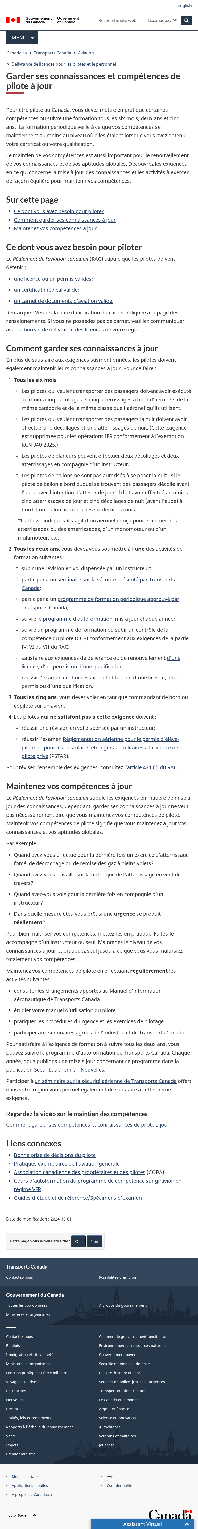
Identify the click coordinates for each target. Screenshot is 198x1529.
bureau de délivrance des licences (64, 329)
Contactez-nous (19, 1277)
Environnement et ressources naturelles (133, 1345)
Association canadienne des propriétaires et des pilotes (79, 1172)
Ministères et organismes (28, 1314)
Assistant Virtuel (142, 1523)
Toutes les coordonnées (26, 1305)
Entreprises (16, 1390)
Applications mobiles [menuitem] (30, 1485)
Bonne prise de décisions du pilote (55, 1155)
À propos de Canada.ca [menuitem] (32, 1494)
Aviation (86, 53)
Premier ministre (20, 1454)
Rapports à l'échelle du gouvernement (39, 1426)
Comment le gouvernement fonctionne (132, 1336)
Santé (11, 1435)
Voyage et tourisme (22, 1381)
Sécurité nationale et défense (124, 1363)
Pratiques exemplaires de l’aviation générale (67, 1163)
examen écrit (57, 677)
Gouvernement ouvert (118, 1354)
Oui (78, 1241)
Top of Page (16, 1515)
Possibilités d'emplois (118, 1277)
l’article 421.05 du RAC (150, 767)
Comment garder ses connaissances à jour (65, 219)
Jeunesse (106, 1445)
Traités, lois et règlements (28, 1417)
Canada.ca (17, 53)
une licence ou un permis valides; (53, 278)
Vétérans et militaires (117, 1435)
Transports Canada (52, 53)
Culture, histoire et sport (120, 1372)
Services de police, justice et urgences (132, 1381)
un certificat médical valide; (46, 289)
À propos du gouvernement (123, 1305)
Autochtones (110, 1426)
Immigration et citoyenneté (29, 1354)
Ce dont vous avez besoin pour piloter (59, 211)
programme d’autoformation (77, 618)
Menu (25, 37)
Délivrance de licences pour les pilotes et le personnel (64, 64)
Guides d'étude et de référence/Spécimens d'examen (78, 1197)
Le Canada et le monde (119, 1399)
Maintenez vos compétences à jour (55, 228)
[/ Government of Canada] (42, 19)
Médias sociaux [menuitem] (25, 1476)
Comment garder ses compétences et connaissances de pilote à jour (87, 1124)
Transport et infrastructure (122, 1390)
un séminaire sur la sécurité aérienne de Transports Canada (106, 1081)
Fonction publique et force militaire (36, 1372)
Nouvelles (14, 1399)
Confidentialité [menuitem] (119, 1485)
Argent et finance (114, 1408)
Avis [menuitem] (110, 1476)
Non (94, 1241)
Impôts (12, 1445)
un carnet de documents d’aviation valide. (63, 300)
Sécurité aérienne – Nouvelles (69, 1069)
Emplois (13, 1345)
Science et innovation (117, 1417)
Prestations (16, 1408)
